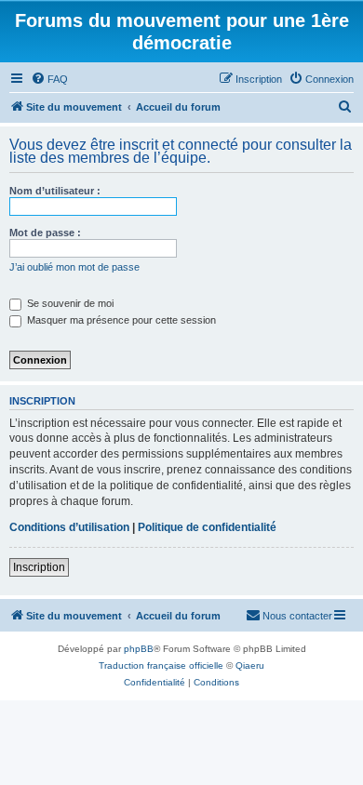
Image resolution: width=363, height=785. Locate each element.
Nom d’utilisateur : (55, 190)
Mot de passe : (45, 232)
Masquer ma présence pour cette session (120, 320)
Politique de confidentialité (207, 527)
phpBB (139, 649)
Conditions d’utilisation (69, 527)
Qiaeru (249, 665)
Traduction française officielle (161, 665)
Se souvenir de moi (69, 303)
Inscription (39, 567)
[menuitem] (49, 79)
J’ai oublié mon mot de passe (74, 267)
